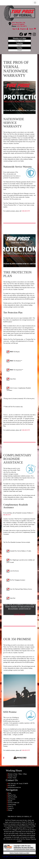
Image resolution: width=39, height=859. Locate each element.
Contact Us (11, 808)
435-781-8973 (22, 26)
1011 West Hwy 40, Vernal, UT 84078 (18, 23)
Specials (10, 801)
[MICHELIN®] (31, 757)
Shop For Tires (12, 795)
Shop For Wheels (12, 797)
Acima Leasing (12, 804)
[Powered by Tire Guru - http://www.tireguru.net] (8, 847)
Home (9, 793)
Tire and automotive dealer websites (24, 848)
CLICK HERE (19, 614)
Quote (31, 29)
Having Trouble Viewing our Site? (19, 853)
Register (23, 29)
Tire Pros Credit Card (13, 802)
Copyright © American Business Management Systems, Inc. (19, 856)
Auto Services (11, 799)
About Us (10, 806)
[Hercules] (8, 757)
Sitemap (10, 810)
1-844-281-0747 (25, 211)
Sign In (15, 29)
